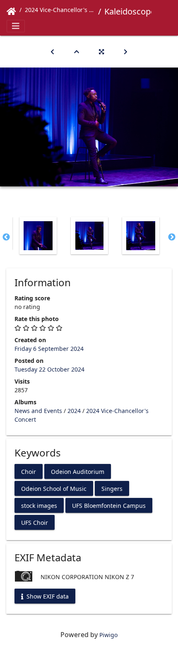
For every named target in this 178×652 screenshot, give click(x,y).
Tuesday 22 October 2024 (49, 369)
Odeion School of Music (54, 488)
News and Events (38, 411)
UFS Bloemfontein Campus (109, 505)
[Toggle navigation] (16, 26)
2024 (74, 411)
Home (11, 11)
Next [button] (172, 237)
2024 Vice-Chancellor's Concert (60, 10)
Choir (28, 471)
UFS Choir (34, 522)
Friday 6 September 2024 (49, 349)
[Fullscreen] (101, 52)
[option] (38, 235)
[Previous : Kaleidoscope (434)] (52, 52)
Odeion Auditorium (77, 471)
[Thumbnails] (76, 52)
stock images (39, 505)
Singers (112, 488)
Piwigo (108, 635)
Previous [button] (6, 237)
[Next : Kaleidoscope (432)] (125, 52)
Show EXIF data (47, 596)
